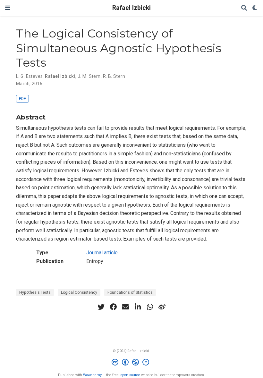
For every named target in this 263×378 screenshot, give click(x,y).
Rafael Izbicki (131, 8)
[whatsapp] (150, 307)
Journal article (102, 253)
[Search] (244, 8)
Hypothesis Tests (35, 292)
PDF (22, 98)
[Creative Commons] (132, 363)
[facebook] (113, 307)
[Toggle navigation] (7, 8)
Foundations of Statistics (130, 292)
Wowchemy (92, 375)
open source (130, 375)
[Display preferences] (255, 8)
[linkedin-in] (137, 307)
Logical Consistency (79, 292)
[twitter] (101, 307)
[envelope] (125, 307)
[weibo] (162, 307)
